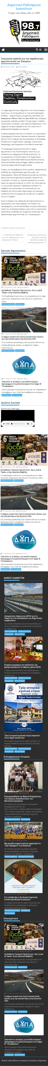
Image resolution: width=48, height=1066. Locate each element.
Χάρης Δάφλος (22, 67)
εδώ (17, 408)
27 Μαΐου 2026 (11, 840)
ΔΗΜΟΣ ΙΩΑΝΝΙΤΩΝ (11, 631)
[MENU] (45, 49)
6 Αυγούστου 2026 (12, 793)
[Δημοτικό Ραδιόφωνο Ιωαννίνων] (3, 49)
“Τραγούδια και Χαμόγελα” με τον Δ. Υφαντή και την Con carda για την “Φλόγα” (12, 237)
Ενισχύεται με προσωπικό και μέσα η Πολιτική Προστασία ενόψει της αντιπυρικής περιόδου (36, 238)
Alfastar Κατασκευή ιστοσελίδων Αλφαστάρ (29, 1060)
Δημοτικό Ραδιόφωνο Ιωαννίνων (24, 7)
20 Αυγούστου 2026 (12, 613)
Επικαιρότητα (20, 228)
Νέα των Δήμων (17, 395)
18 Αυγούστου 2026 (12, 662)
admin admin (23, 334)
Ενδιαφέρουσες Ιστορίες (12, 819)
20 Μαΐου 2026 (11, 894)
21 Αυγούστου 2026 (9, 287)
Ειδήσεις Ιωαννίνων (9, 228)
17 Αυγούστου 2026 (12, 733)
